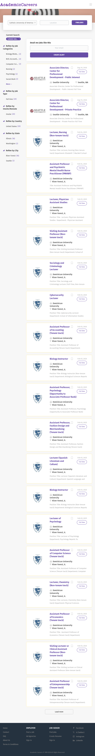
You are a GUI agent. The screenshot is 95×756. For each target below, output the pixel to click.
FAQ (4, 736)
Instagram (80, 736)
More (8, 84)
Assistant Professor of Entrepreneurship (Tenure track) (60, 684)
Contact (6, 732)
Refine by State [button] (12, 133)
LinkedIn (79, 740)
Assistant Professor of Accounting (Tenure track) (60, 329)
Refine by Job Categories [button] (10, 47)
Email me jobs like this (40, 43)
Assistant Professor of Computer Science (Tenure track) (60, 553)
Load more (59, 712)
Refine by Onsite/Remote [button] (10, 107)
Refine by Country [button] (13, 121)
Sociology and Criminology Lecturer (57, 266)
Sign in (29, 740)
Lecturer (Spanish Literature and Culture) (58, 461)
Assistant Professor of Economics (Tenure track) (60, 617)
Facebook (79, 728)
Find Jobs (79, 23)
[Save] (72, 68)
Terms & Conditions (10, 744)
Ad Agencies (31, 736)
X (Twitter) (80, 732)
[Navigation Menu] (90, 4)
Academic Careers (36, 752)
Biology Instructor (59, 358)
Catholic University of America (14, 39)
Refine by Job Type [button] (10, 92)
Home (5, 728)
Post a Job (30, 732)
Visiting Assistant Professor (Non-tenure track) (58, 234)
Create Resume (55, 736)
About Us (6, 740)
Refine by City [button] (11, 150)
